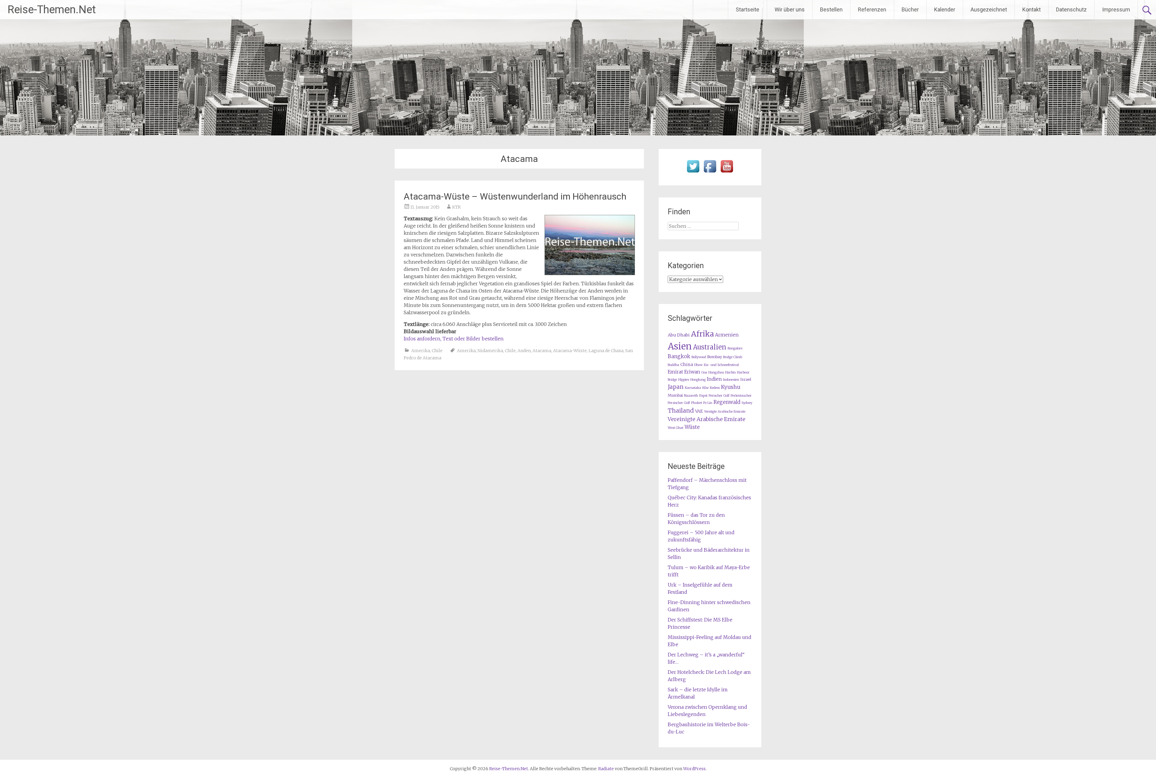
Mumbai (675, 395)
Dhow (698, 365)
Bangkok (679, 356)
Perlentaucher (741, 396)
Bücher (910, 9)
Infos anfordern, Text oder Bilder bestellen (454, 339)
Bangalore (735, 348)
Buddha (673, 365)
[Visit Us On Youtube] (726, 173)
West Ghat (675, 428)
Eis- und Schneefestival (721, 365)
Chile (437, 350)
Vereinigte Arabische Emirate (706, 419)
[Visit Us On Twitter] (693, 173)
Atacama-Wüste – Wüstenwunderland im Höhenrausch (515, 196)
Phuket (696, 403)
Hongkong (698, 380)
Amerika (420, 350)
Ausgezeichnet (989, 9)
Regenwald (726, 402)
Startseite (747, 9)
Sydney (746, 403)
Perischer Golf (719, 396)
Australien (709, 347)
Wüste (692, 427)
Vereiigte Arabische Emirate (724, 412)
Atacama (542, 350)
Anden (524, 350)
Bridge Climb (732, 357)
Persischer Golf (679, 403)
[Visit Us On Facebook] (709, 173)
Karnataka (693, 388)
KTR (456, 207)
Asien (680, 346)
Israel (745, 379)
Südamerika (490, 350)
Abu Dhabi (679, 335)
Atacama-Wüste (570, 350)
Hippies (683, 380)
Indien (714, 379)
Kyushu (730, 387)
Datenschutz (1071, 9)
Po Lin (707, 403)
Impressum (1116, 9)
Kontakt (1031, 9)
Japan (676, 386)
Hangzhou (716, 372)
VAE (699, 411)
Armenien (727, 335)
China (686, 364)
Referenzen (872, 9)
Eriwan (692, 372)
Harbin (730, 372)
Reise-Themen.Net (52, 9)
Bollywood (698, 357)
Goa (704, 372)
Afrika (702, 334)
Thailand (681, 410)
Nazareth (691, 396)
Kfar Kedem (711, 388)
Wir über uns (790, 9)
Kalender (944, 9)
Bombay (714, 356)
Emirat (675, 372)
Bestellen (831, 9)
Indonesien (731, 380)
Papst (703, 396)
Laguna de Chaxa (606, 350)
